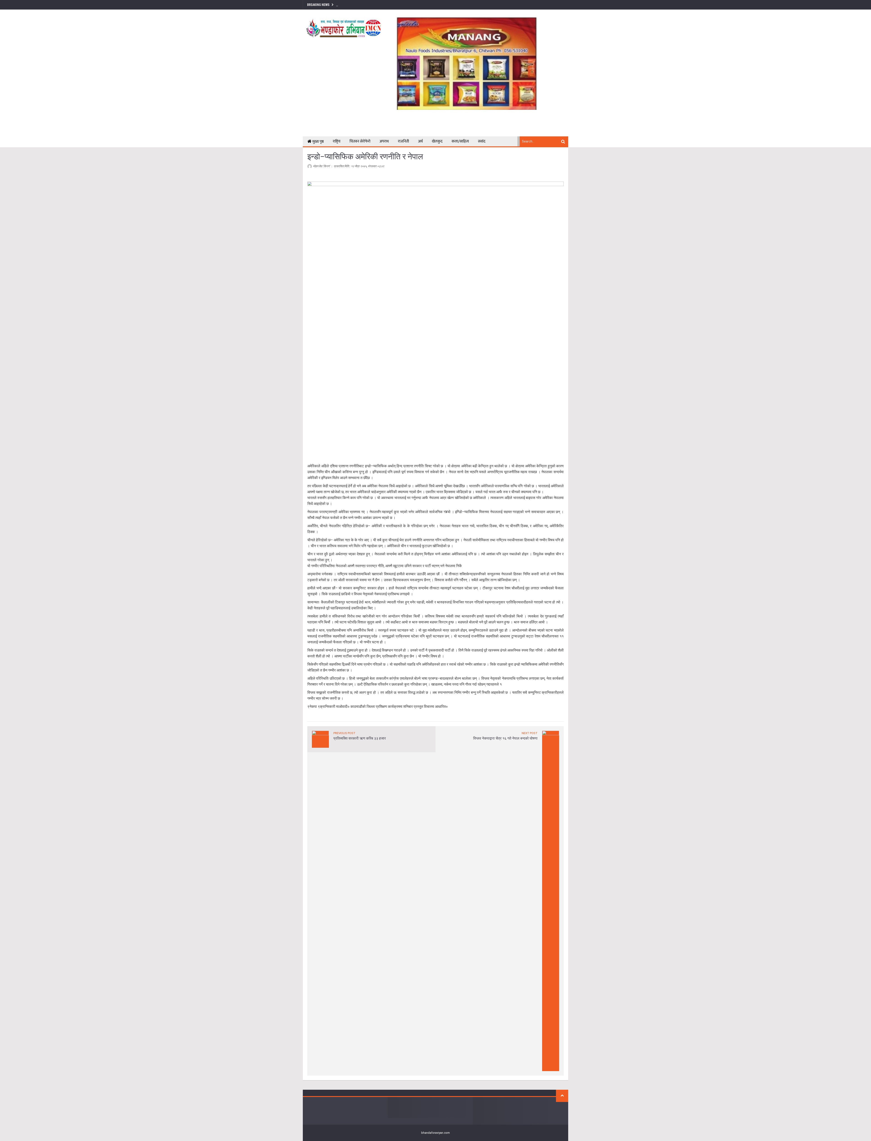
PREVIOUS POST (344, 733)
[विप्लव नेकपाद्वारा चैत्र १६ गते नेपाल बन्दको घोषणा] (550, 900)
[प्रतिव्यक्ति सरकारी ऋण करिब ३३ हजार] (320, 738)
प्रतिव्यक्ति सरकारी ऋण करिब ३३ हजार (359, 738)
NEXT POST (530, 733)
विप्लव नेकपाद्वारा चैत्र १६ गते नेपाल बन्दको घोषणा (505, 738)
